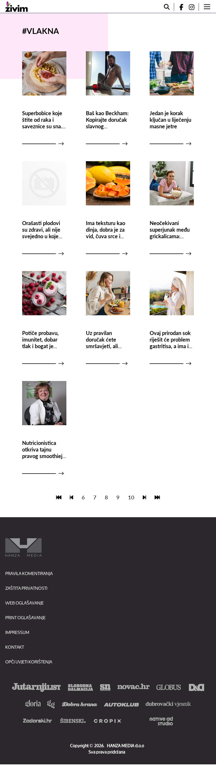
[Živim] (16, 6)
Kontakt (14, 647)
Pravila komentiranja (29, 573)
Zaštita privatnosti (26, 588)
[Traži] (167, 7)
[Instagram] (193, 7)
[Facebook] (179, 7)
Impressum (17, 632)
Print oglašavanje (25, 617)
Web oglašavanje (24, 602)
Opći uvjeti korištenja (28, 661)
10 (131, 497)
